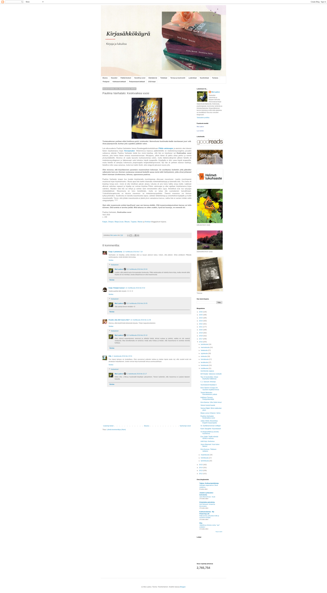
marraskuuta (205, 347)
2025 (201, 315)
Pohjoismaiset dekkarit (137, 82)
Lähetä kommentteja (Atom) (116, 429)
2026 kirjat (151, 82)
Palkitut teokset (126, 78)
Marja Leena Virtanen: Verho (210, 413)
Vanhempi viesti (185, 426)
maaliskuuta (205, 455)
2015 (201, 465)
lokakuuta (204, 350)
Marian (140, 222)
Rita (200, 523)
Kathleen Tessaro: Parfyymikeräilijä (207, 398)
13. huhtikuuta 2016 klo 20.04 (137, 269)
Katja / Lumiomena (115, 252)
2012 (201, 474)
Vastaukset (114, 265)
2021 (201, 327)
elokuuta (204, 356)
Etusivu (105, 78)
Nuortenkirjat (204, 78)
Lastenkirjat (193, 78)
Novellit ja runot (139, 78)
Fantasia (215, 78)
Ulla (110, 356)
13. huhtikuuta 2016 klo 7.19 (133, 252)
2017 (201, 339)
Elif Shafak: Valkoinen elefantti (211, 374)
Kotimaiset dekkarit (119, 82)
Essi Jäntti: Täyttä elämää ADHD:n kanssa (209, 437)
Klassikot (114, 78)
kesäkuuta (204, 362)
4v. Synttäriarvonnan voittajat (210, 426)
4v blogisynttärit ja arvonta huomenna (210, 432)
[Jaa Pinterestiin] (138, 235)
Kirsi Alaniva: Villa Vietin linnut (211, 402)
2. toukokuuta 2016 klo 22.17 (137, 374)
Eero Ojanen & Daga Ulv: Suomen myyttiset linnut (210, 388)
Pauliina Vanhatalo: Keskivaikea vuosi (208, 417)
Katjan (104, 222)
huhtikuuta (204, 368)
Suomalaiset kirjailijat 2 (209, 385)
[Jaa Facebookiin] (135, 235)
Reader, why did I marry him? (119, 320)
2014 (201, 467)
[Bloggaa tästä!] (131, 235)
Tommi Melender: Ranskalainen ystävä (209, 393)
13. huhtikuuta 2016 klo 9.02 (135, 288)
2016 (201, 342)
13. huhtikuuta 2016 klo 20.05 (137, 303)
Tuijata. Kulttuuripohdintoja (209, 483)
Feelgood (106, 82)
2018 (201, 336)
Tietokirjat (163, 78)
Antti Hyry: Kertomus (208, 441)
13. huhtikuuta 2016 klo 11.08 (140, 320)
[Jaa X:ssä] (133, 235)
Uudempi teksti (108, 426)
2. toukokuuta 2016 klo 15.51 (122, 356)
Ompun (111, 222)
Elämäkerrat (153, 78)
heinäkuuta (205, 359)
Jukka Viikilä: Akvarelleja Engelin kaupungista (209, 422)
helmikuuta (205, 458)
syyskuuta (204, 353)
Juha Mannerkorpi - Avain (207, 497)
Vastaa (111, 260)
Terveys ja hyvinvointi (177, 78)
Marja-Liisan (119, 222)
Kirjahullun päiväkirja (207, 502)
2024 (201, 318)
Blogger (182, 587)
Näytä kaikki (219, 531)
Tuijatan (134, 222)
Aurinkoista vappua (207, 371)
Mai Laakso (119, 269)
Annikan (148, 222)
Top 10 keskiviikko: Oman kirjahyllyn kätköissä (209, 378)
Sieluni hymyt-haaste (208, 405)
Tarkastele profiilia (203, 117)
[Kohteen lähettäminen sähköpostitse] (128, 235)
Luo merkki (200, 131)
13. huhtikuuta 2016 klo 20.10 (137, 335)
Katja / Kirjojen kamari (117, 288)
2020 (201, 330)
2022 (201, 324)
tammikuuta (205, 461)
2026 (201, 312)
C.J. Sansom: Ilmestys (208, 382)
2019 (201, 333)
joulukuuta (204, 344)
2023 (201, 321)
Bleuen (127, 222)
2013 (201, 470)
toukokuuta (205, 365)
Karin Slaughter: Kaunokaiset (211, 429)
